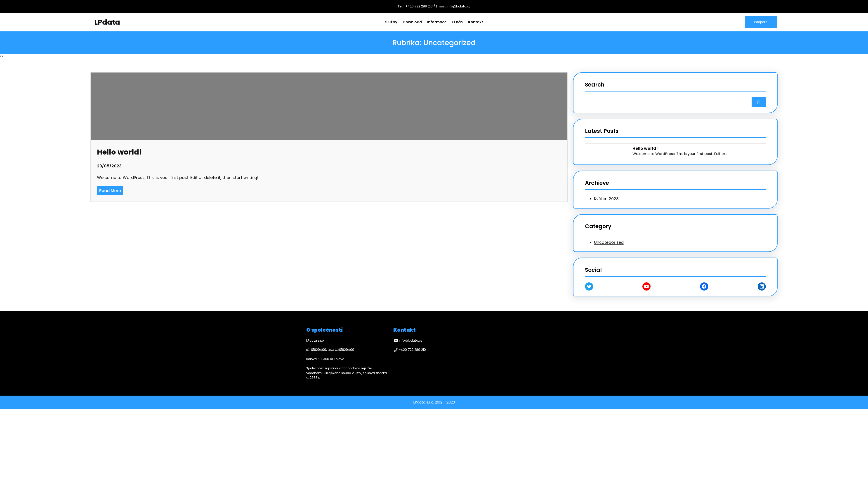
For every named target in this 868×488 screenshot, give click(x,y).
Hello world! (119, 152)
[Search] (759, 102)
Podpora (760, 22)
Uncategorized (609, 242)
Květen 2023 (606, 199)
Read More (111, 191)
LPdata (107, 22)
